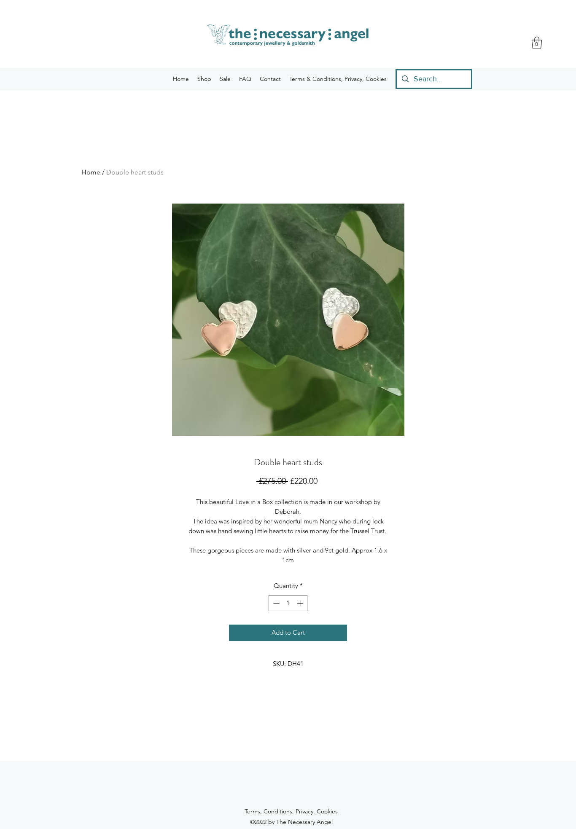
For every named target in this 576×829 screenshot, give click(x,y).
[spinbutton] (288, 603)
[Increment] (301, 603)
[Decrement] (275, 603)
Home (90, 172)
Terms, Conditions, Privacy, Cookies (291, 811)
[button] (537, 43)
